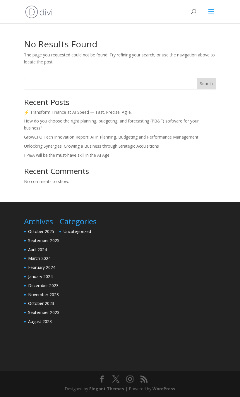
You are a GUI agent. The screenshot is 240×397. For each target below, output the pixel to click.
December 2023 (43, 285)
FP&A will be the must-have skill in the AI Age (66, 155)
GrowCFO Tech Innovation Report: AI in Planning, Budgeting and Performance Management (111, 137)
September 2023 (43, 312)
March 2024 (39, 258)
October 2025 (41, 231)
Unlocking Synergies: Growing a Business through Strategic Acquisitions (91, 146)
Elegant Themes (106, 388)
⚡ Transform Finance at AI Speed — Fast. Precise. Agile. (78, 112)
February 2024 (41, 267)
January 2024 (40, 276)
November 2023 (43, 294)
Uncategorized (77, 231)
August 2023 (40, 321)
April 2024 (37, 249)
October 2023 (41, 303)
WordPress (163, 388)
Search (206, 83)
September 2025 (43, 240)
